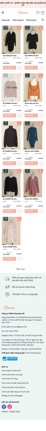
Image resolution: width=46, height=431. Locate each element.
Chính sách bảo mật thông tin (13, 387)
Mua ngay (7, 67)
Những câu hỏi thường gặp (12, 395)
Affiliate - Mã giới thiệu (11, 411)
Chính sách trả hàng (10, 378)
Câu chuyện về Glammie (11, 370)
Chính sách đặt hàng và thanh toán (16, 392)
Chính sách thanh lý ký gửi (12, 374)
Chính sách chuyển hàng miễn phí (15, 383)
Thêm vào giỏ (12, 43)
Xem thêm (12, 38)
